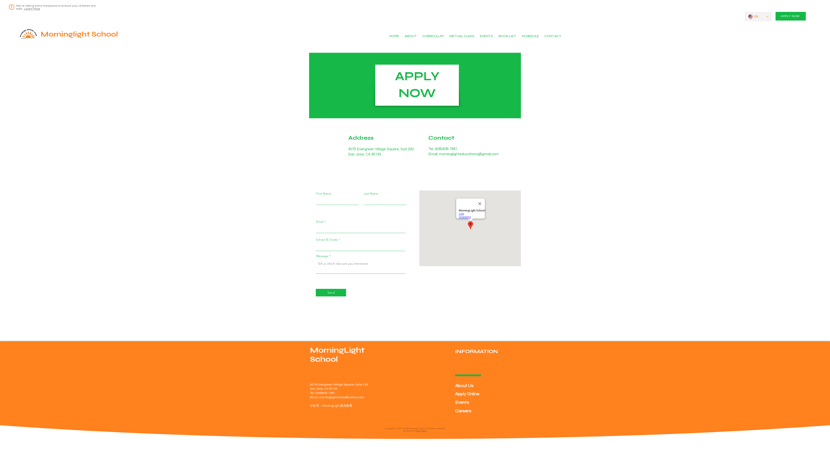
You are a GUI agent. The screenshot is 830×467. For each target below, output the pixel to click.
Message (322, 255)
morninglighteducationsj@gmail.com (469, 154)
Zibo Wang (421, 431)
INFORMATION (476, 351)
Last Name (371, 193)
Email (319, 221)
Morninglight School (79, 34)
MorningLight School (337, 355)
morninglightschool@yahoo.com (341, 397)
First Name (323, 193)
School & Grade (327, 239)
